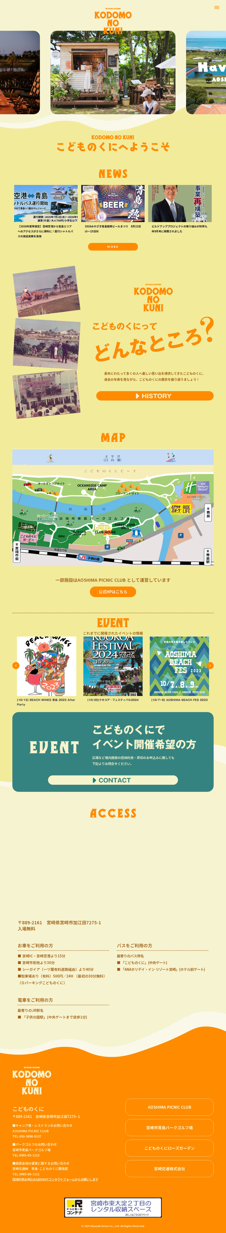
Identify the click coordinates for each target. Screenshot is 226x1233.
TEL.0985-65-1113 (26, 1155)
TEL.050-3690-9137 (26, 1136)
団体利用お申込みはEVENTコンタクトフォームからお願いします (55, 1179)
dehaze (217, 7)
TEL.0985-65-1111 (26, 1174)
